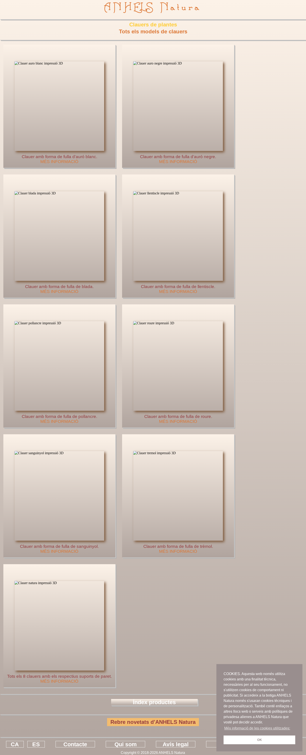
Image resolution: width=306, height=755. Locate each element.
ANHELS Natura (153, 7)
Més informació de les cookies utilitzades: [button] (257, 728)
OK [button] (259, 740)
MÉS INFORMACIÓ (59, 161)
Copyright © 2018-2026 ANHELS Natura (153, 753)
